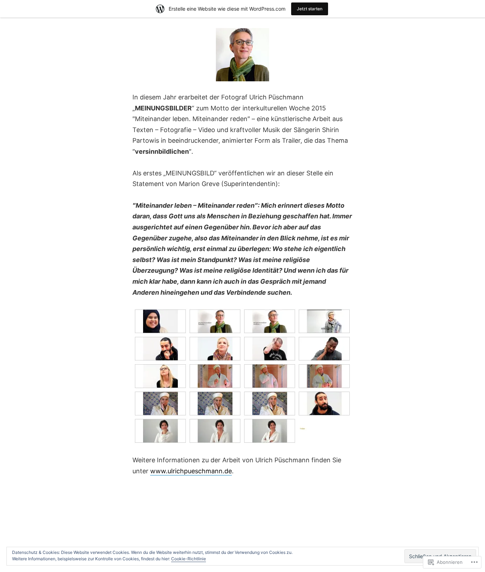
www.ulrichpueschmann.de (191, 471)
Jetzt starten (309, 8)
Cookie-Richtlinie (188, 558)
